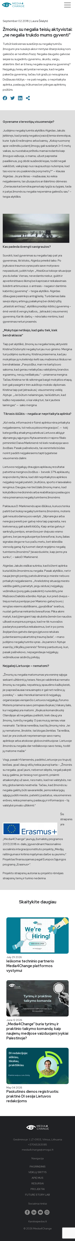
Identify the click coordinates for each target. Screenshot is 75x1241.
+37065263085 (37, 1144)
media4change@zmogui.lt (37, 1149)
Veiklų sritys (37, 1172)
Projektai (38, 1189)
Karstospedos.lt (37, 1221)
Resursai (37, 1183)
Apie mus (37, 1177)
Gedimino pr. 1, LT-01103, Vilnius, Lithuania (37, 1139)
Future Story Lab (37, 1194)
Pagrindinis (38, 1166)
